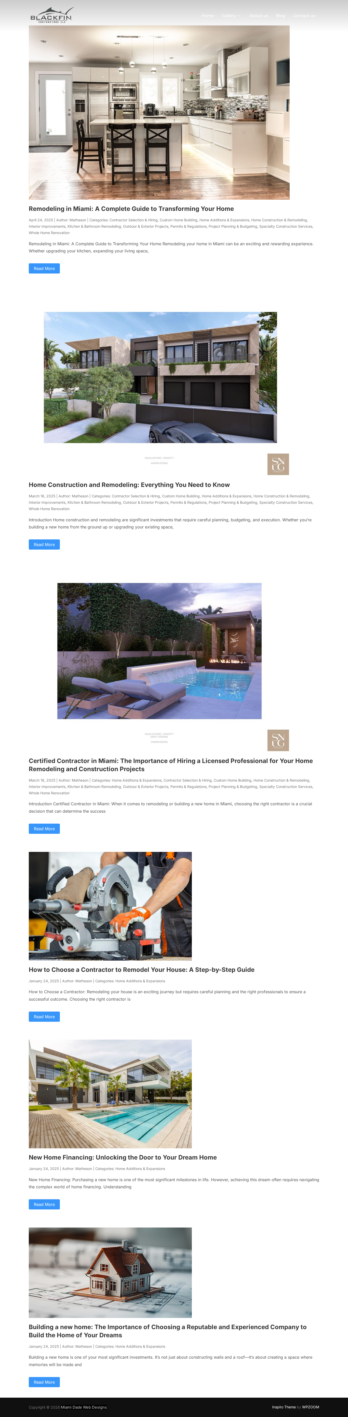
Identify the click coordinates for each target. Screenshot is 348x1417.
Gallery (229, 15)
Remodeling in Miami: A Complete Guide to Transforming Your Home (131, 208)
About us (258, 15)
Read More (44, 268)
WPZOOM (310, 1407)
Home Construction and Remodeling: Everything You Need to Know (129, 484)
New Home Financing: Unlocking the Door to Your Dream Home (123, 1157)
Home (208, 15)
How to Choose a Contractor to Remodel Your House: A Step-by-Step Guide (142, 969)
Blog (280, 15)
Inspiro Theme (284, 1407)
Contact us (304, 15)
